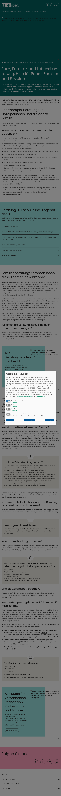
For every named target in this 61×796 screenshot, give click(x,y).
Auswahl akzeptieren (29, 420)
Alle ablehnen (10, 420)
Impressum (41, 396)
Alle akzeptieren (49, 420)
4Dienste (14, 410)
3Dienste (14, 402)
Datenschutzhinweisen (24, 396)
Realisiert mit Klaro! (50, 423)
